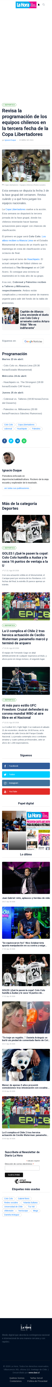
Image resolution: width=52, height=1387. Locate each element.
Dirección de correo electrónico (19, 1164)
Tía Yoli (31, 1207)
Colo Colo (8, 424)
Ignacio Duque (10, 140)
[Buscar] (44, 5)
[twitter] (11, 440)
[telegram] (17, 440)
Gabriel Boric (23, 1198)
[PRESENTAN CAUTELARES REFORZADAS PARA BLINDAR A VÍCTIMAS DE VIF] (19, 830)
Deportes (10, 508)
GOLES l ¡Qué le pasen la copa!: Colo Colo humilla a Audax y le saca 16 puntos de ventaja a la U (25, 559)
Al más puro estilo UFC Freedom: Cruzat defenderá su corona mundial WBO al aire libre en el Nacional (25, 711)
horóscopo (23, 1211)
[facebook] (4, 440)
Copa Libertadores (15, 209)
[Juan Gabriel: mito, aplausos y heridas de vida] (26, 878)
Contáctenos (16, 1381)
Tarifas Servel (36, 1378)
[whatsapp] (24, 440)
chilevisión (8, 1211)
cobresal (8, 429)
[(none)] (8, 458)
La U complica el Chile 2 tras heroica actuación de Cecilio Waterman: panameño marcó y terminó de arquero (25, 637)
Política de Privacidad (37, 1381)
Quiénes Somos (16, 1378)
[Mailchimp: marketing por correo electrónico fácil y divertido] (23, 1183)
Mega (35, 1211)
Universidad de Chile (13, 1207)
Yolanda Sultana (30, 1202)
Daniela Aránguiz (11, 1215)
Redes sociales (11, 1202)
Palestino (36, 429)
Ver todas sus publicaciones (16, 488)
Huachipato (33, 259)
